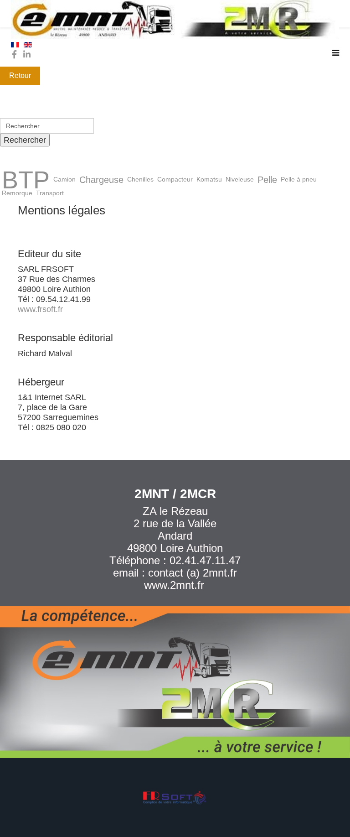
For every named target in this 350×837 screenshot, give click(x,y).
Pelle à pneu (299, 179)
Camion (64, 179)
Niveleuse (240, 179)
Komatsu (209, 179)
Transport (50, 193)
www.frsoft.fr (40, 309)
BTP (26, 180)
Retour (20, 75)
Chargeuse (101, 180)
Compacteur (175, 179)
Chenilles (140, 179)
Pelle (267, 180)
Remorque (17, 193)
